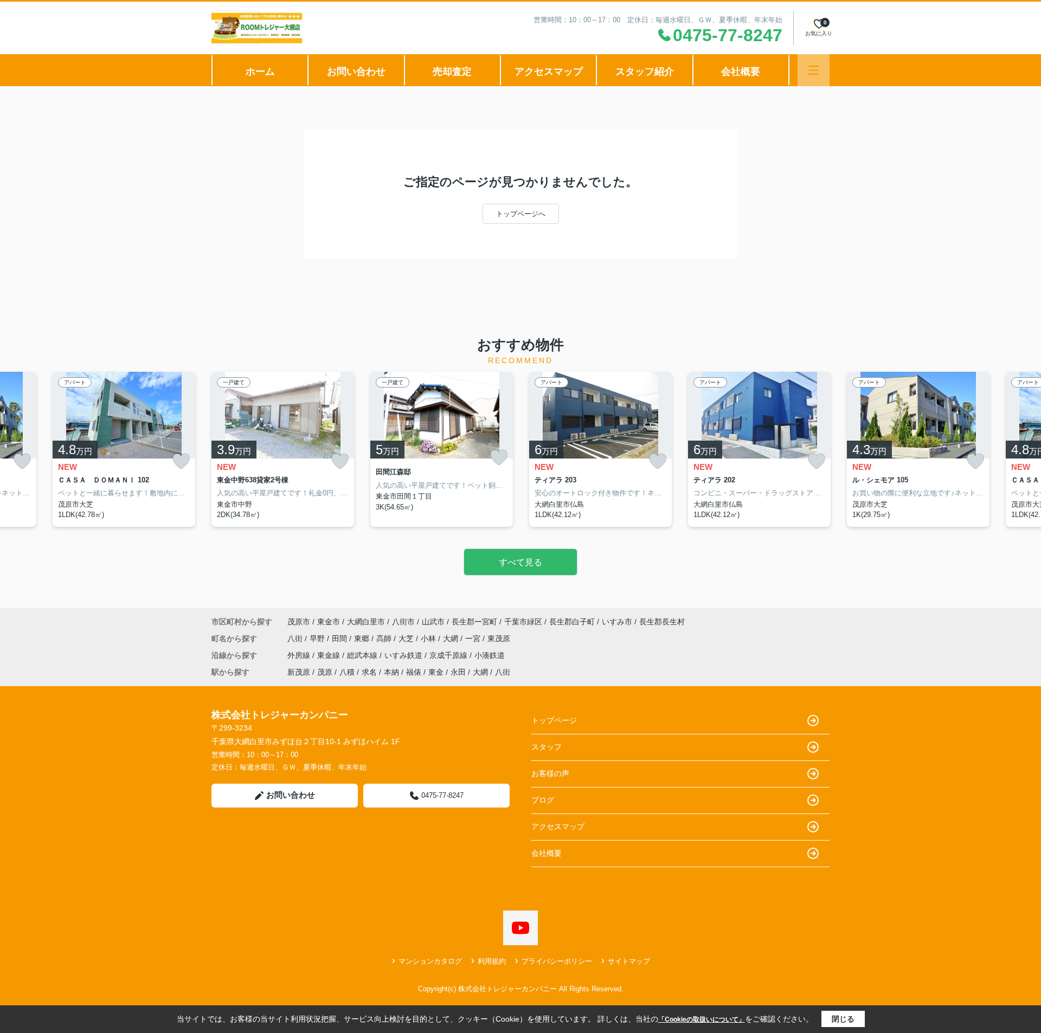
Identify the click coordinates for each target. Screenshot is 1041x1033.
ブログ (542, 800)
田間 (340, 638)
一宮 (474, 638)
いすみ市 (617, 621)
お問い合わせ (356, 71)
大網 (451, 638)
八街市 (403, 621)
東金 (436, 672)
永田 (458, 672)
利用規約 (492, 961)
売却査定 (452, 71)
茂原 (324, 672)
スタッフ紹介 (644, 71)
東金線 (329, 655)
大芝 (407, 638)
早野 (318, 638)
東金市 (328, 621)
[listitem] (282, 449)
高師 (385, 638)
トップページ (554, 720)
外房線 (299, 655)
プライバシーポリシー (557, 961)
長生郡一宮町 (474, 621)
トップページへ (520, 214)
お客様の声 (550, 773)
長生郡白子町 (572, 621)
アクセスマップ (549, 71)
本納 (391, 672)
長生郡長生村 (662, 621)
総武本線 (363, 655)
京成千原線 (449, 655)
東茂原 (498, 638)
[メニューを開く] (813, 70)
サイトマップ (629, 961)
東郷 (362, 638)
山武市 (433, 621)
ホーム (260, 71)
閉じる (843, 1019)
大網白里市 (366, 621)
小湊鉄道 (489, 655)
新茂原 (298, 672)
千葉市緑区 (523, 621)
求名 (369, 672)
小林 (429, 638)
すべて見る (520, 562)
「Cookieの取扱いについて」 (701, 1019)
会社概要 (740, 71)
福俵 (413, 672)
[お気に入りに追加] (22, 461)
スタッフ (546, 747)
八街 (296, 638)
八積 (347, 672)
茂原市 (298, 621)
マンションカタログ (430, 961)
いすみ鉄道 (404, 655)
